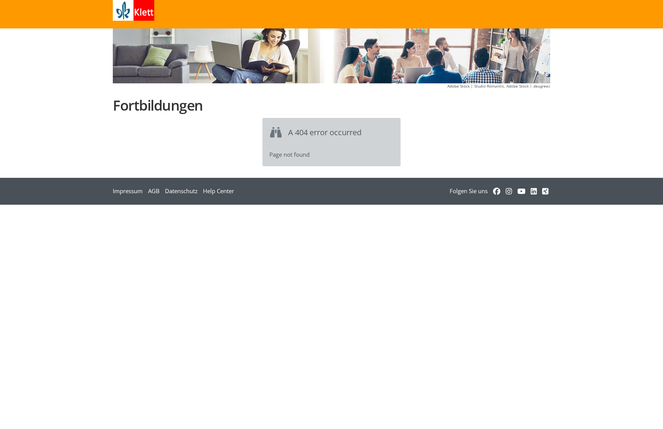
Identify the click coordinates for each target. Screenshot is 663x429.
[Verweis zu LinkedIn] (534, 191)
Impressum (128, 191)
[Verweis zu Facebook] (496, 191)
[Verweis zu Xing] (545, 191)
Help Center (218, 191)
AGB (154, 191)
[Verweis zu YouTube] (521, 191)
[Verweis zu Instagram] (509, 191)
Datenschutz (181, 191)
